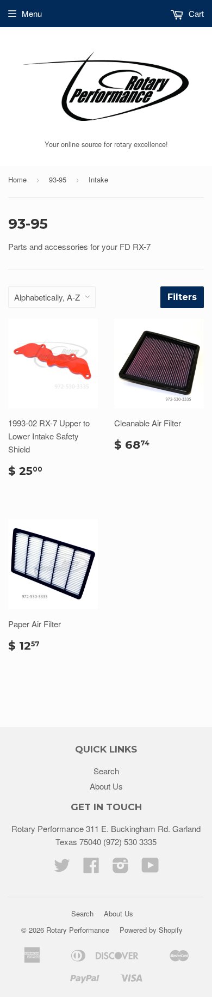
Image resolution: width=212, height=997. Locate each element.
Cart (195, 13)
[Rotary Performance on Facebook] (91, 868)
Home (17, 179)
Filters (182, 297)
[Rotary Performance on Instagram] (121, 868)
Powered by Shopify (151, 930)
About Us (106, 786)
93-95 (57, 179)
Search (106, 770)
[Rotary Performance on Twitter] (62, 868)
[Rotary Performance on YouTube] (150, 868)
